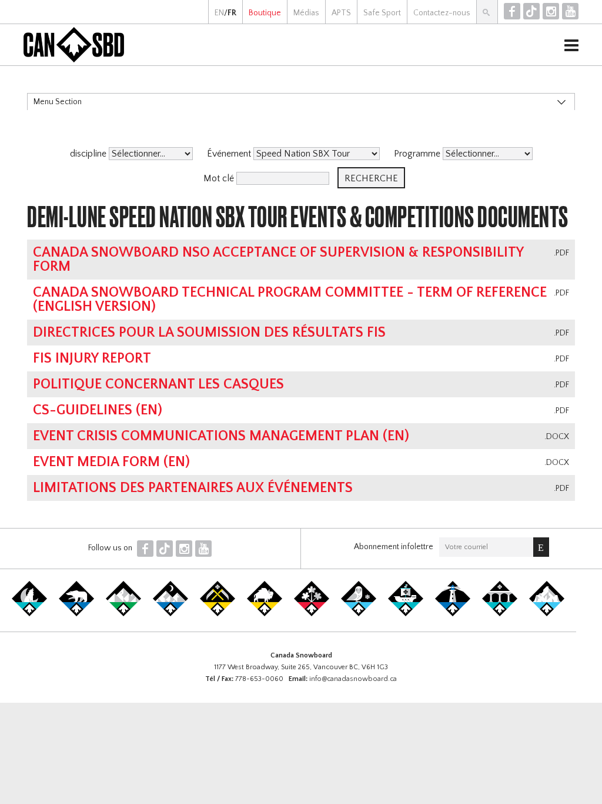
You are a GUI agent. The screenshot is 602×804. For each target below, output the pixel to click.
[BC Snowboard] (123, 614)
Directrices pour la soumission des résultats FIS (209, 332)
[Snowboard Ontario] (311, 614)
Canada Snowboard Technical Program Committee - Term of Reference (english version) (290, 299)
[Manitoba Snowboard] (264, 614)
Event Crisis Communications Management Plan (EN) (221, 436)
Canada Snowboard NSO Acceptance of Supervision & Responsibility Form (278, 259)
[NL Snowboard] (546, 614)
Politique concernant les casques (158, 384)
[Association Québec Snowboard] (358, 614)
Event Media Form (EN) (111, 462)
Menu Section (58, 102)
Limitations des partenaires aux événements (193, 488)
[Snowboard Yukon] (29, 614)
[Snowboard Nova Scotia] (452, 614)
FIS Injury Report (92, 358)
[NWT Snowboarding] (76, 614)
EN (219, 13)
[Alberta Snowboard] (170, 614)
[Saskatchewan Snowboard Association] (217, 614)
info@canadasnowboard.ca (353, 679)
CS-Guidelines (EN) (97, 410)
